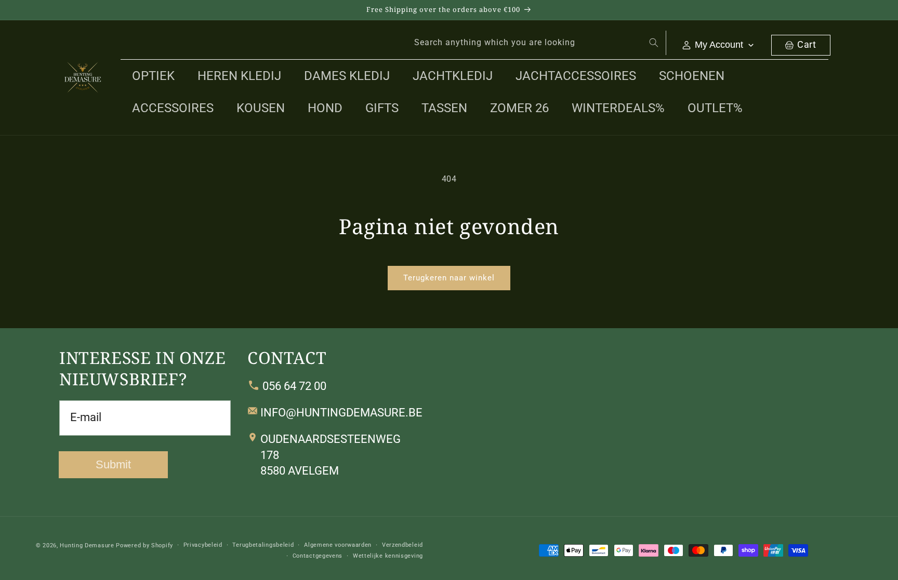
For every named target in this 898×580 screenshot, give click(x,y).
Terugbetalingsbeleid (263, 545)
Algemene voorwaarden (338, 545)
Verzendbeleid (402, 545)
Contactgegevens (318, 555)
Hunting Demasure (87, 545)
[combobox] (534, 43)
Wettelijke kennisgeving (388, 555)
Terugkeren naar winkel (449, 277)
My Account (719, 44)
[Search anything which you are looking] (653, 42)
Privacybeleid (202, 545)
